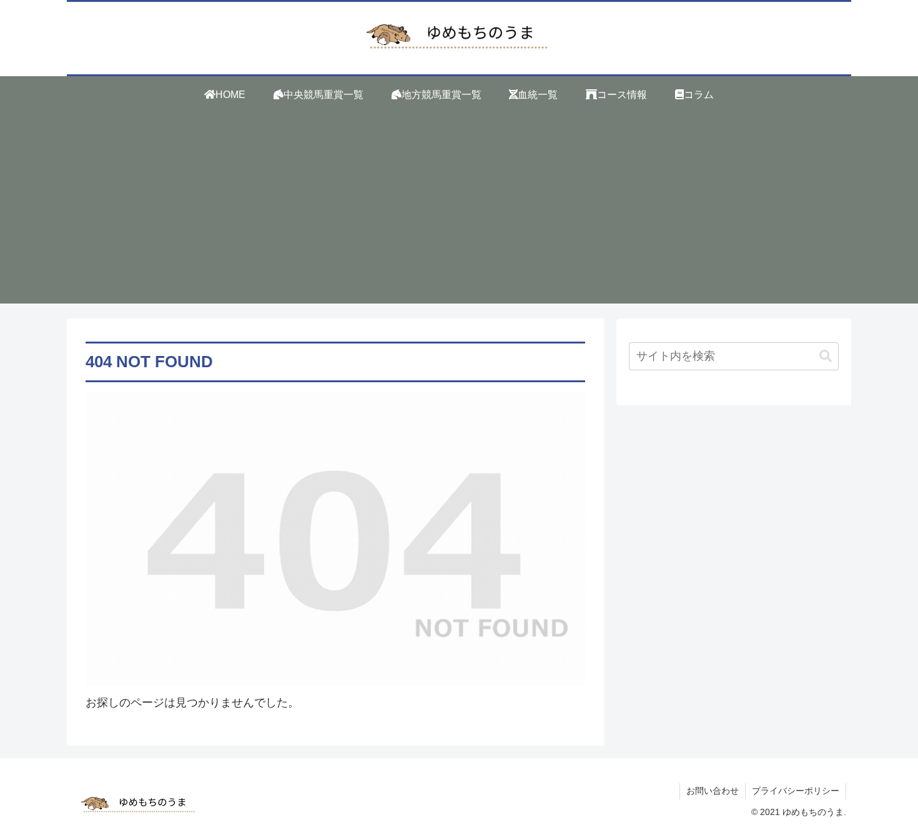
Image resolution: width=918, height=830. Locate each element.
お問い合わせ (712, 791)
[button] (825, 356)
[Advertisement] (459, 216)
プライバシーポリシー (795, 791)
